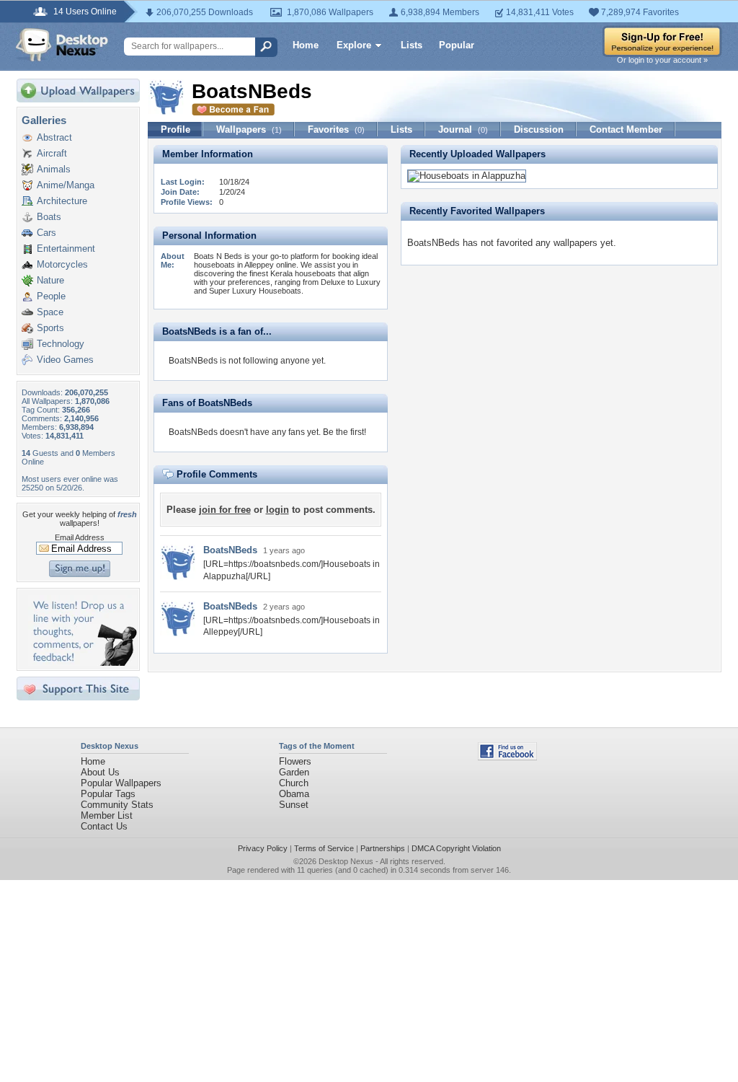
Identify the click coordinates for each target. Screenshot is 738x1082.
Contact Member (626, 129)
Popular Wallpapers (121, 783)
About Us (100, 772)
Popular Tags (108, 793)
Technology (60, 343)
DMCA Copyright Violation (456, 848)
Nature (50, 280)
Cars (46, 232)
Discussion (539, 129)
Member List (107, 815)
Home (306, 45)
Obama (294, 793)
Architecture (62, 200)
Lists (411, 45)
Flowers (295, 761)
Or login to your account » (662, 60)
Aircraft (52, 153)
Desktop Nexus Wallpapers (62, 44)
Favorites (336, 129)
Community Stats (117, 804)
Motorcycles (62, 264)
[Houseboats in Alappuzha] (466, 175)
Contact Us (104, 826)
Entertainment (66, 248)
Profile (175, 129)
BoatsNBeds (230, 550)
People (51, 296)
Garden (294, 772)
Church (293, 783)
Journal (463, 129)
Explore (354, 45)
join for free (225, 509)
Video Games (65, 359)
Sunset (293, 804)
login (277, 509)
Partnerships (382, 848)
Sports (50, 327)
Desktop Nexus (346, 861)
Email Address (80, 537)
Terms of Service (324, 848)
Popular (456, 45)
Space (50, 312)
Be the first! (344, 432)
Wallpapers (249, 129)
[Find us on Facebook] (507, 757)
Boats (49, 216)
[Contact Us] (82, 662)
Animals (54, 169)
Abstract (54, 137)
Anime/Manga (65, 185)
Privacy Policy (263, 848)
